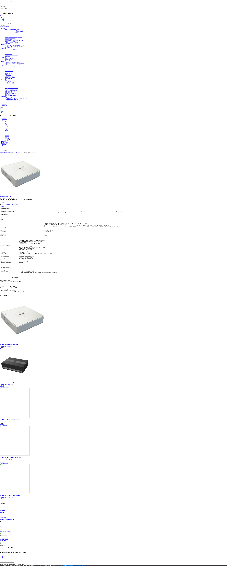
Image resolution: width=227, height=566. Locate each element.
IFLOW (6, 127)
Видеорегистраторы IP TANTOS (11, 88)
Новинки (4, 104)
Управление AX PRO (9, 43)
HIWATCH (7, 138)
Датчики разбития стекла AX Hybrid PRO (13, 37)
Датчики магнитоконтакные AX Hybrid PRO (14, 36)
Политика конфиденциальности (7, 519)
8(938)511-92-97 (4, 540)
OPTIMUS (7, 136)
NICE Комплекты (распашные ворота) (12, 62)
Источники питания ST (9, 72)
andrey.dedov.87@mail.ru (5, 531)
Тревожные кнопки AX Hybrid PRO (12, 42)
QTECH (6, 126)
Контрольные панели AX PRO (11, 39)
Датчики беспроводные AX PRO (11, 32)
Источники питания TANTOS (11, 90)
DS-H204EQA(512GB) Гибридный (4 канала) (11, 382)
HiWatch (4, 51)
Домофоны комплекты (11, 84)
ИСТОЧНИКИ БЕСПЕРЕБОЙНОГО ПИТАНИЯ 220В (16, 98)
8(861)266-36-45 (4, 538)
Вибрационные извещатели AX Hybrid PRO (14, 30)
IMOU (6, 128)
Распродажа (4, 105)
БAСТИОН (7, 132)
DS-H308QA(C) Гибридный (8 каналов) (10, 495)
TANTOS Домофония (9, 80)
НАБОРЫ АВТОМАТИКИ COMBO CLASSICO (14, 46)
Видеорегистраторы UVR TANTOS (12, 89)
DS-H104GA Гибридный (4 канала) (9, 344)
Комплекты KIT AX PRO (10, 38)
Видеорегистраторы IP (9, 67)
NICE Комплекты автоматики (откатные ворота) (14, 63)
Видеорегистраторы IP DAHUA (11, 49)
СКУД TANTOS (8, 94)
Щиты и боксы (8, 60)
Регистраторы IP (8, 56)
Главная (1, 152)
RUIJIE (6, 130)
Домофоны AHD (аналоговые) (13, 82)
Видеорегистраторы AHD (10, 66)
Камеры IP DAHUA (9, 50)
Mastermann (4, 57)
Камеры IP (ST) (8, 74)
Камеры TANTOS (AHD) (10, 91)
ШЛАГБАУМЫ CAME (9, 47)
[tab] (114, 206)
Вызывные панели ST (9, 68)
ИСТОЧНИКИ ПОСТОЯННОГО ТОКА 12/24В (14, 100)
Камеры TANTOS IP (9, 92)
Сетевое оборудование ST (10, 77)
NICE (3, 61)
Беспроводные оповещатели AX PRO (12, 29)
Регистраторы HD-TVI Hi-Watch (11, 55)
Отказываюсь (68, 565)
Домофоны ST (8, 70)
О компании (2, 510)
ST (2, 65)
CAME (3, 44)
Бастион (4, 96)
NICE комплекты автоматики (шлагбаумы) (13, 64)
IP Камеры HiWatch (8, 54)
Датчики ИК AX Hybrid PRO (10, 33)
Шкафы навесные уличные (10, 59)
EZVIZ (6, 123)
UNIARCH (7, 137)
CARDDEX (7, 135)
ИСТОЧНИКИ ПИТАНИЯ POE (11, 99)
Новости (2, 512)
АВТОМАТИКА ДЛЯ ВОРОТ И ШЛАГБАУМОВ (15, 45)
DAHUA (4, 48)
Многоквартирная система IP (13, 87)
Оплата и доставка (4, 514)
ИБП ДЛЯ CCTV (8, 97)
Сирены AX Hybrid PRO (10, 41)
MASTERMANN (8, 140)
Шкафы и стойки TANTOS (10, 95)
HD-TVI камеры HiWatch (10, 53)
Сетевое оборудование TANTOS (11, 93)
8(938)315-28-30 (4, 539)
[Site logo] (2, 20)
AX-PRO (4, 28)
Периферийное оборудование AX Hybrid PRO (14, 40)
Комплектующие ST (9, 75)
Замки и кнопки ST (9, 71)
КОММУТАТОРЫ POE (9, 101)
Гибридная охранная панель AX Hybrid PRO (14, 31)
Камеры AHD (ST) (8, 73)
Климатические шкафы (9, 58)
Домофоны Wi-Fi (10, 83)
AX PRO (6, 129)
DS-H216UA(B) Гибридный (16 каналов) (10, 457)
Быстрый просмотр (4, 349)
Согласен (63, 565)
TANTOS (4, 79)
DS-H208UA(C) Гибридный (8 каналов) (10, 419)
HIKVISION (7, 139)
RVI (5, 122)
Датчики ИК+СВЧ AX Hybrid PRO (12, 34)
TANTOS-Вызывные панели (13, 81)
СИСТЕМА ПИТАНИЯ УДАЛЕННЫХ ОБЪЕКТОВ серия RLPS (18, 102)
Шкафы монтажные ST (9, 78)
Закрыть (1, 554)
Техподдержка (3, 517)
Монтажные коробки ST (10, 76)
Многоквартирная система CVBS (14, 85)
